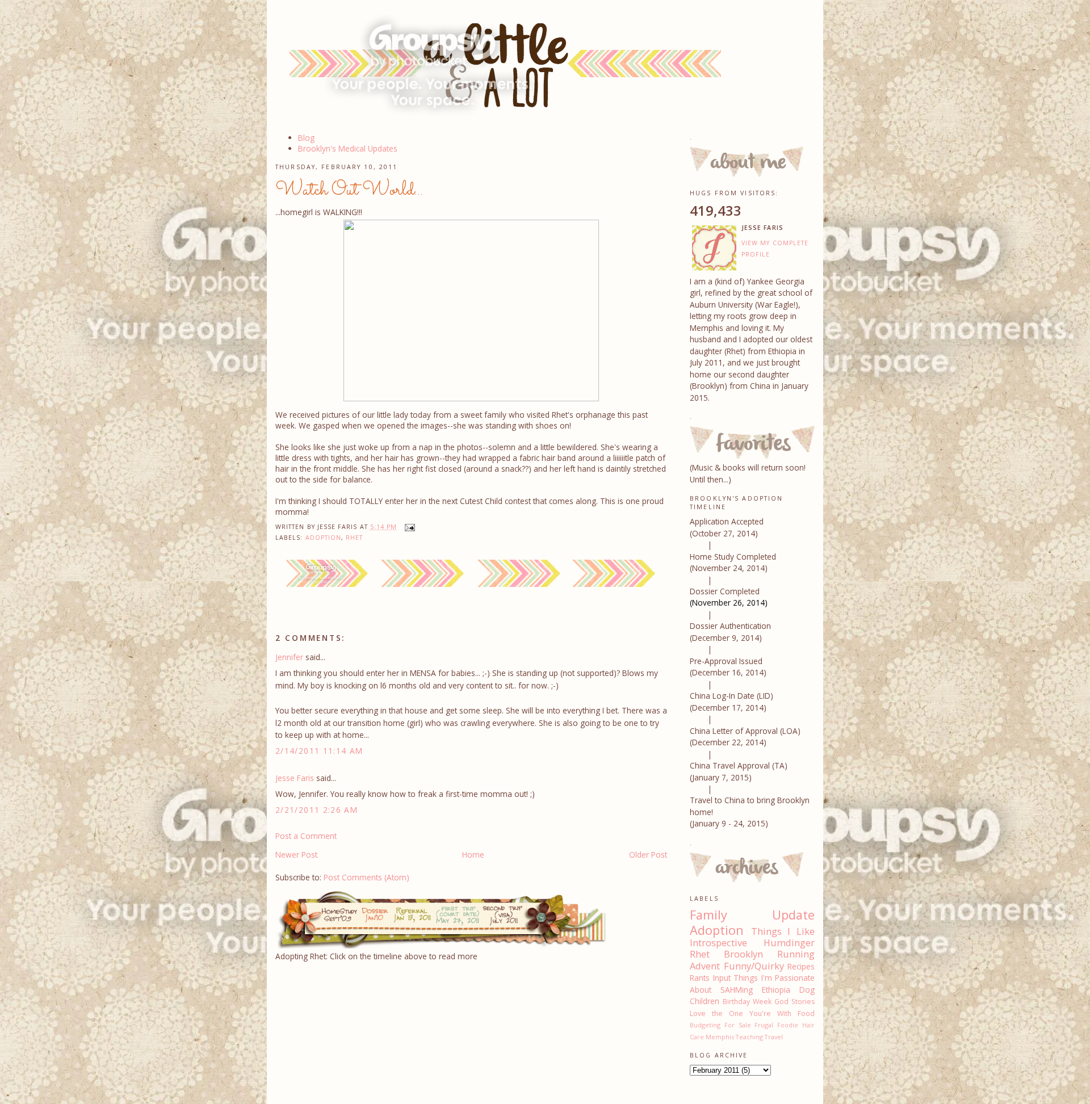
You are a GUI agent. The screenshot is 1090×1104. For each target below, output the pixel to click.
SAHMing (736, 989)
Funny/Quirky (754, 966)
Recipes (801, 966)
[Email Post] (408, 527)
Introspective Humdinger (752, 943)
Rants (700, 977)
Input (722, 977)
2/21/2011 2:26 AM (316, 809)
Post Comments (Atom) (366, 877)
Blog (306, 137)
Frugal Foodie (776, 1025)
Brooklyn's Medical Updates (347, 148)
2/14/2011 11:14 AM (319, 750)
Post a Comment (306, 835)
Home (473, 854)
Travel (774, 1036)
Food (806, 1013)
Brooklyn (743, 954)
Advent (705, 966)
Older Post (648, 854)
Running (796, 954)
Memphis (720, 1036)
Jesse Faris (294, 778)
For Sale (737, 1025)
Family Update (752, 914)
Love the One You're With (740, 1013)
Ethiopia (776, 989)
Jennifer (289, 657)
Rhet (354, 537)
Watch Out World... (349, 190)
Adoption (323, 537)
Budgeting (705, 1025)
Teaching (749, 1036)
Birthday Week (747, 1001)
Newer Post (296, 854)
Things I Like (783, 931)
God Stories (794, 1001)
